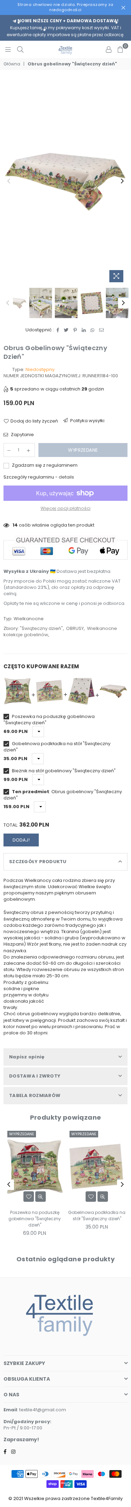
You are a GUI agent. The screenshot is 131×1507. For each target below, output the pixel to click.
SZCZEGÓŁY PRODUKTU (38, 861)
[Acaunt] (109, 49)
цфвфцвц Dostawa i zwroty (84, 422)
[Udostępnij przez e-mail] (101, 330)
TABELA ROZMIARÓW (34, 1095)
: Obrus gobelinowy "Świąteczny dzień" (62, 795)
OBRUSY (75, 628)
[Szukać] (20, 49)
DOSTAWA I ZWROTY (34, 1076)
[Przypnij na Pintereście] (75, 330)
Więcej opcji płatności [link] (65, 508)
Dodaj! (21, 840)
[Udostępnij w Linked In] (84, 330)
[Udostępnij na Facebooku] (58, 330)
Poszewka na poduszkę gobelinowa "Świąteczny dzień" (49, 719)
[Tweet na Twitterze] (66, 330)
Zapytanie (22, 435)
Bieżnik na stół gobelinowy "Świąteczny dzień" (63, 771)
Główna (11, 64)
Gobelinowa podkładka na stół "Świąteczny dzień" (56, 747)
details (66, 477)
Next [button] (122, 181)
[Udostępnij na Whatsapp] (92, 330)
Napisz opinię (26, 1057)
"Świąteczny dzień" (41, 628)
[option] (65, 181)
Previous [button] (8, 181)
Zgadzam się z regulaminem (44, 465)
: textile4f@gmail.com (41, 1409)
